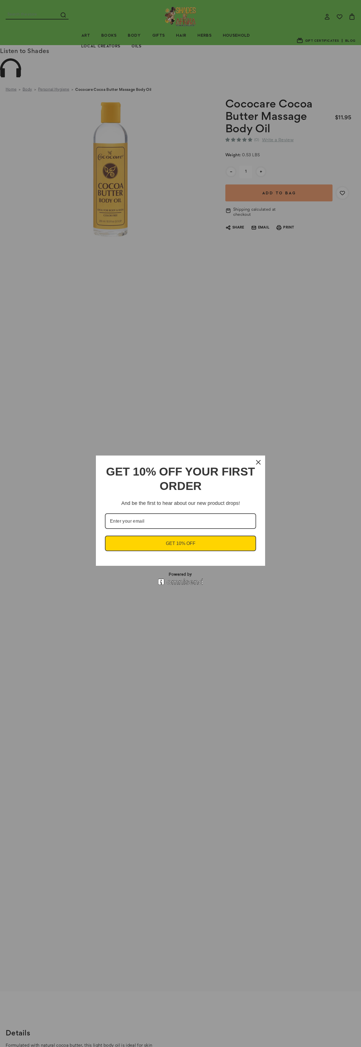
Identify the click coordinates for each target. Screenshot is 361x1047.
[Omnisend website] (180, 578)
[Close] (258, 462)
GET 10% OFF (180, 543)
